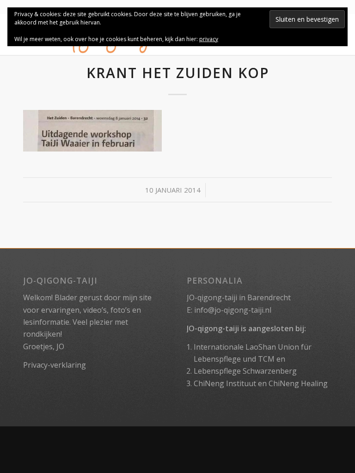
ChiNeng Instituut (225, 383)
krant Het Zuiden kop (177, 72)
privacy (208, 39)
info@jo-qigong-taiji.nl (232, 310)
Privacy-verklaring (54, 365)
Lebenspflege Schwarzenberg (245, 371)
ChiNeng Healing (298, 383)
